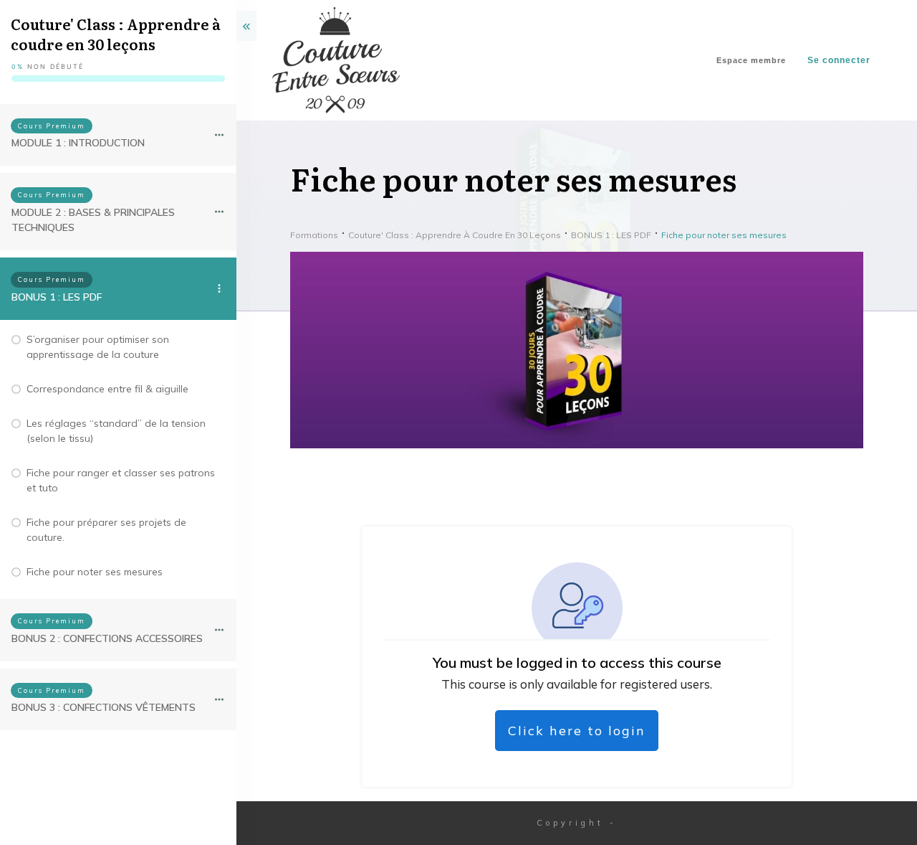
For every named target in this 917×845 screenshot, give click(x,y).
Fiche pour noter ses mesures (95, 571)
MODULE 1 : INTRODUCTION (78, 142)
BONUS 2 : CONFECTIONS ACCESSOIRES (107, 638)
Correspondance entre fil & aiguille (107, 388)
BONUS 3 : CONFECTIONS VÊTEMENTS (103, 707)
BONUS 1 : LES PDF (56, 297)
